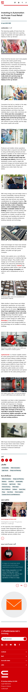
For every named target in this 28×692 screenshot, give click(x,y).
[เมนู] (26, 2)
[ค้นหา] (22, 2)
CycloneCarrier (5, 355)
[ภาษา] (18, 2)
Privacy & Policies (6, 686)
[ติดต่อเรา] (15, 2)
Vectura (19, 265)
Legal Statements (6, 684)
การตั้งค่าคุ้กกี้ (4, 689)
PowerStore (4, 320)
